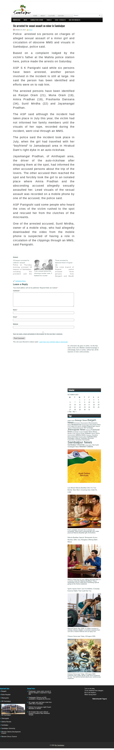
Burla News (97, 425)
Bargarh (3, 691)
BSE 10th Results (74, 20)
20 (70, 407)
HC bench (78, 426)
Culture (51, 16)
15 (80, 405)
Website (15, 324)
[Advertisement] (75, 7)
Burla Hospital (5, 694)
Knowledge (16, 20)
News (25, 20)
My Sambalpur (59, 745)
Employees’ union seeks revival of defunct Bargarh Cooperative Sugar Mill (40, 692)
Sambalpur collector (74, 438)
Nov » (74, 411)
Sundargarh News (73, 447)
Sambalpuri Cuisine (36, 20)
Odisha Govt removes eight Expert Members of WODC (40, 707)
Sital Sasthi (95, 445)
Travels (49, 20)
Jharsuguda (5, 718)
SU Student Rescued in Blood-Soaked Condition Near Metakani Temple (39, 713)
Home (35, 16)
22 (80, 407)
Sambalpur (4, 725)
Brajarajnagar (85, 424)
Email (15, 317)
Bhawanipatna (84, 423)
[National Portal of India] (84, 482)
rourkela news (92, 437)
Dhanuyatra (5, 698)
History (61, 16)
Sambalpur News (20, 281)
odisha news (80, 435)
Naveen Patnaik (80, 433)
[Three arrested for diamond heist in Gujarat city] (65, 268)
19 (98, 405)
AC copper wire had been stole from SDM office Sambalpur (40, 703)
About (43, 16)
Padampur (89, 435)
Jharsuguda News (76, 429)
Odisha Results (6, 722)
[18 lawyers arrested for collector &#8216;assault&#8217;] (23, 267)
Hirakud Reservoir (77, 428)
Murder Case (71, 433)
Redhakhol (74, 436)
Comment (16, 291)
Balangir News (81, 420)
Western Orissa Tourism (9, 736)
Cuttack (72, 426)
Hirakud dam (91, 426)
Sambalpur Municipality (82, 440)
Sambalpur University (76, 445)
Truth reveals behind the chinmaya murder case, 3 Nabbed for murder (43, 273)
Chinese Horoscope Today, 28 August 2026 (81, 636)
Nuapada (88, 433)
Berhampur (77, 423)
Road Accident (82, 436)
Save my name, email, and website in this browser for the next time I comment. (38, 334)
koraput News (87, 432)
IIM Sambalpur (88, 428)
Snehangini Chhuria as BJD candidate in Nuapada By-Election (39, 698)
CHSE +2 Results (60, 20)
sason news (88, 445)
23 (85, 407)
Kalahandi (88, 430)
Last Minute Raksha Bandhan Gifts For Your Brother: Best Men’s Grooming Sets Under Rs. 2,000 (83, 490)
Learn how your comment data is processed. (53, 342)
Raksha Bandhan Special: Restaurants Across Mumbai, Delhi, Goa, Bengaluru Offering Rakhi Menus (82, 540)
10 (89, 402)
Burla (91, 424)
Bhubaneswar (76, 425)
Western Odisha (86, 446)
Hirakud (84, 426)
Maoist (95, 432)
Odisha (93, 433)
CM (69, 426)
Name (15, 310)
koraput (81, 431)
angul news (71, 420)
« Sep (69, 411)
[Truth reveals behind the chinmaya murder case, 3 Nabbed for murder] (43, 264)
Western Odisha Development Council (11, 732)
